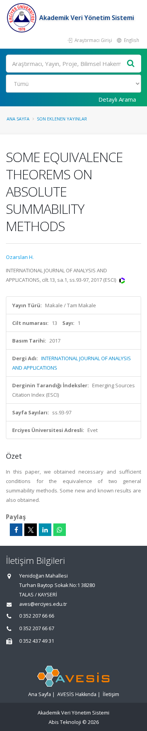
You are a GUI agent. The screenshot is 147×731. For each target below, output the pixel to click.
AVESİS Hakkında (76, 694)
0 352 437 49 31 (36, 641)
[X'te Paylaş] (30, 529)
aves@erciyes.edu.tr (43, 604)
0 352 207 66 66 (36, 616)
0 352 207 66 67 (36, 628)
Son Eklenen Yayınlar (62, 119)
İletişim (111, 694)
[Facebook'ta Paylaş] (16, 529)
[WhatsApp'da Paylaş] (59, 529)
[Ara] (131, 64)
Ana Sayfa (18, 119)
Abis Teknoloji (65, 722)
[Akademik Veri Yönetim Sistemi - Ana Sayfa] (22, 17)
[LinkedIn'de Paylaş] (45, 529)
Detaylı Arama (117, 99)
